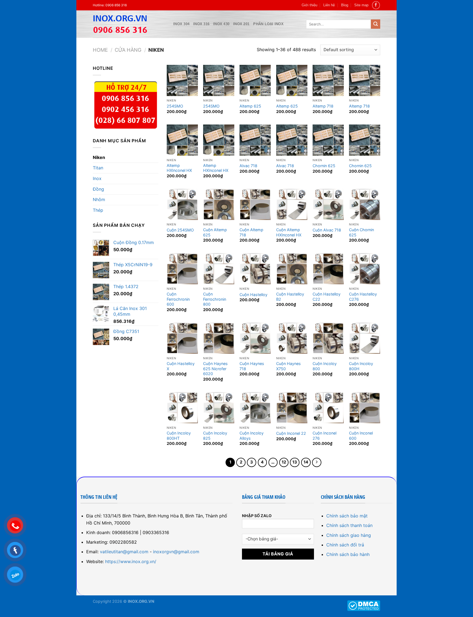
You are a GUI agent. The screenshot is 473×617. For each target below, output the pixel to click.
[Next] (316, 462)
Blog (344, 5)
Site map (361, 5)
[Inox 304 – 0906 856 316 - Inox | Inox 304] (129, 24)
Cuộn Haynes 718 (252, 366)
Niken (99, 157)
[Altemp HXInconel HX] (182, 140)
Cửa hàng (128, 50)
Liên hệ (329, 5)
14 (306, 462)
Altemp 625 (250, 106)
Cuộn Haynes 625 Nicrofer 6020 (215, 368)
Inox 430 (221, 24)
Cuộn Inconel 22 (291, 433)
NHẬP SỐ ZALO (257, 515)
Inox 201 (241, 24)
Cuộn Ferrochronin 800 (214, 299)
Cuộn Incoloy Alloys (252, 436)
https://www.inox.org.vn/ (130, 561)
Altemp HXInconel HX (179, 168)
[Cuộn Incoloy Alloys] (255, 407)
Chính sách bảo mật (347, 515)
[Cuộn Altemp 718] (255, 204)
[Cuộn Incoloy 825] (218, 407)
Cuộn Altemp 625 (215, 232)
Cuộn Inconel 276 (324, 436)
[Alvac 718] (255, 140)
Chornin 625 (324, 165)
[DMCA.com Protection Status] (363, 605)
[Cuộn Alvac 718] (328, 204)
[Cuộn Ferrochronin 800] (218, 268)
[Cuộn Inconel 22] (291, 407)
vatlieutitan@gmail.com (124, 551)
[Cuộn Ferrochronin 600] (182, 268)
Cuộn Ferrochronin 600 (178, 299)
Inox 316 (201, 24)
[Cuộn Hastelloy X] (182, 338)
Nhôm (99, 199)
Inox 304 (181, 24)
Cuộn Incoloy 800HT (179, 436)
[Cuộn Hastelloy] (255, 268)
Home (100, 50)
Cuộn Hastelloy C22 (327, 297)
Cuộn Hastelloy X (181, 366)
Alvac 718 (248, 165)
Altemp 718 (323, 106)
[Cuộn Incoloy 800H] (364, 338)
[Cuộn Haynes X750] (291, 338)
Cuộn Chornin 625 (361, 232)
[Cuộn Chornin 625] (364, 204)
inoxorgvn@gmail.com (176, 551)
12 (284, 462)
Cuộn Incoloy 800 (325, 366)
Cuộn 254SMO (180, 230)
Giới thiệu (309, 5)
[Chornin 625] (328, 140)
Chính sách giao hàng (348, 535)
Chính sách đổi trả (345, 545)
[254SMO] (182, 80)
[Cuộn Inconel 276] (328, 407)
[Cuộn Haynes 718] (255, 338)
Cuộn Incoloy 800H (361, 366)
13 (294, 462)
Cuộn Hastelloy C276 (363, 297)
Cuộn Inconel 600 (361, 436)
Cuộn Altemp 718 (251, 232)
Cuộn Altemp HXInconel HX (288, 232)
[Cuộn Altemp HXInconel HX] (291, 204)
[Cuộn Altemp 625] (218, 204)
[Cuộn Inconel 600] (364, 407)
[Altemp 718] (328, 80)
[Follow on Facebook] (376, 5)
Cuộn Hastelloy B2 (290, 297)
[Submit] (375, 24)
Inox (97, 178)
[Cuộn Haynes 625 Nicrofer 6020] (218, 338)
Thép (98, 210)
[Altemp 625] (255, 80)
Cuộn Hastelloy (253, 294)
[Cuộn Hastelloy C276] (364, 268)
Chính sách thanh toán (349, 525)
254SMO (175, 106)
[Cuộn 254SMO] (182, 204)
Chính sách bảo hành (348, 554)
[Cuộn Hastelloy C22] (328, 268)
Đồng (98, 189)
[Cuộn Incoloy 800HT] (182, 407)
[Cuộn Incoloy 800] (328, 338)
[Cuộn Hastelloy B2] (291, 268)
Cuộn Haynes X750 (288, 366)
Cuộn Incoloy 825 (215, 436)
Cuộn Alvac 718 (327, 230)
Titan (98, 167)
